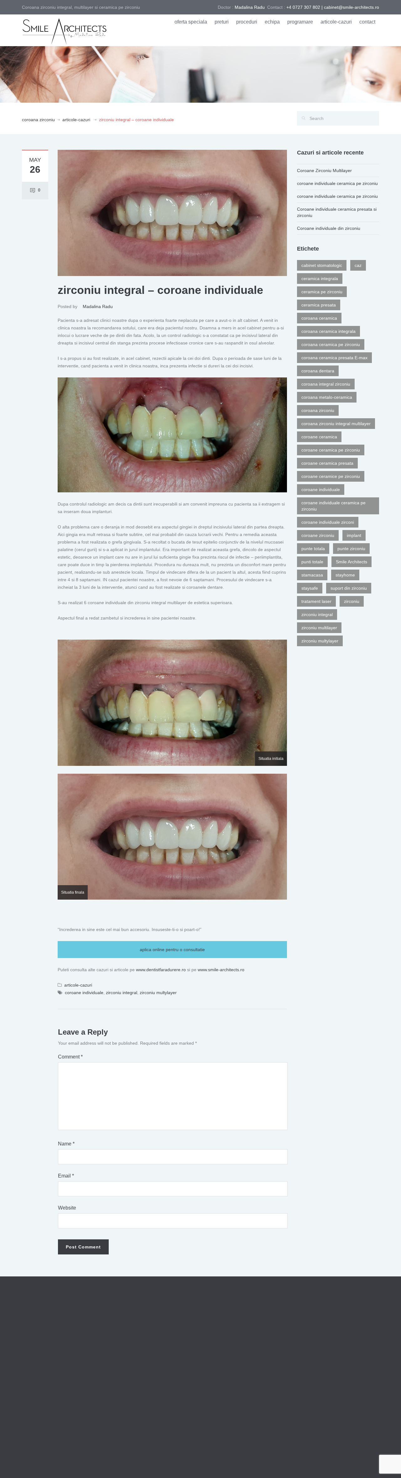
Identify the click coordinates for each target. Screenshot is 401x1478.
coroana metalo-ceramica (326, 397)
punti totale (312, 561)
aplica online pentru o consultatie (172, 949)
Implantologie (218, 1401)
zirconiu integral (121, 992)
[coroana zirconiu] (64, 29)
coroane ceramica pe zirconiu (330, 449)
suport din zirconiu (349, 588)
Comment (70, 1056)
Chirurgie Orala (220, 1373)
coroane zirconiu (317, 535)
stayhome (345, 574)
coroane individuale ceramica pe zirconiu (337, 183)
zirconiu (351, 601)
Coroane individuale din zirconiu (328, 228)
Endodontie (216, 1359)
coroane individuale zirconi (327, 522)
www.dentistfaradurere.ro (161, 969)
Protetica (214, 1387)
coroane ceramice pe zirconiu (330, 476)
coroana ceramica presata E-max (334, 357)
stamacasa (312, 574)
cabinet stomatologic (321, 265)
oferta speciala (190, 21)
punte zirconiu (351, 548)
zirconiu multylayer (158, 992)
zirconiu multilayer (319, 627)
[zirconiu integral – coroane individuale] (172, 212)
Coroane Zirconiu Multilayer (324, 170)
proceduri (246, 21)
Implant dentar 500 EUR (322, 1404)
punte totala (313, 548)
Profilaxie (214, 1330)
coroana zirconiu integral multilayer (336, 423)
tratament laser (316, 601)
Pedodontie (216, 1415)
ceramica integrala (319, 278)
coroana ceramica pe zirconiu (330, 344)
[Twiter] (357, 1464)
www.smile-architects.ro (221, 969)
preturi (222, 21)
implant (354, 535)
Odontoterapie (219, 1344)
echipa (272, 21)
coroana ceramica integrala (328, 331)
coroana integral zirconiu (325, 384)
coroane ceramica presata (327, 463)
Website (67, 1207)
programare (300, 21)
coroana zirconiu (38, 119)
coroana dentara (317, 370)
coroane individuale (84, 992)
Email (66, 1175)
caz (358, 265)
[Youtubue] (376, 1464)
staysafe (309, 588)
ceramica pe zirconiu (321, 291)
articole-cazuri (336, 21)
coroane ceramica (319, 436)
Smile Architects (351, 561)
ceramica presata (318, 304)
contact (367, 21)
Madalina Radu (98, 306)
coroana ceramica (319, 318)
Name (66, 1143)
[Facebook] (366, 1464)
